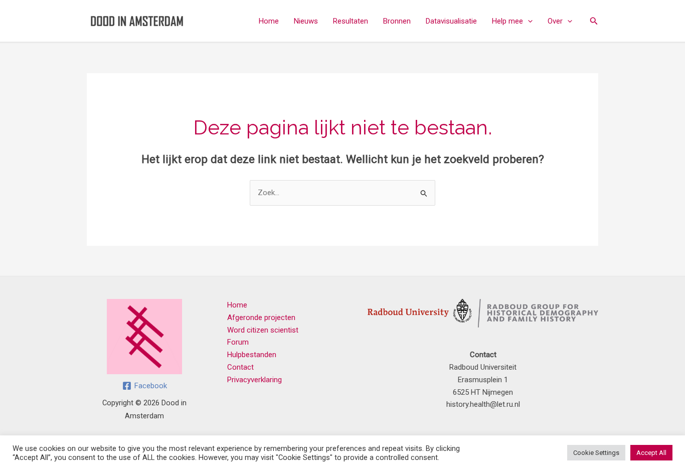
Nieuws (306, 21)
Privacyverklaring (254, 379)
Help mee (507, 21)
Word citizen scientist (262, 330)
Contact (240, 367)
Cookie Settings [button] (596, 452)
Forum (238, 342)
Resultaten (350, 21)
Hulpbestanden (251, 354)
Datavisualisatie (451, 21)
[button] (528, 21)
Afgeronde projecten (261, 317)
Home (269, 21)
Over (555, 21)
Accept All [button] (651, 452)
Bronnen (397, 21)
